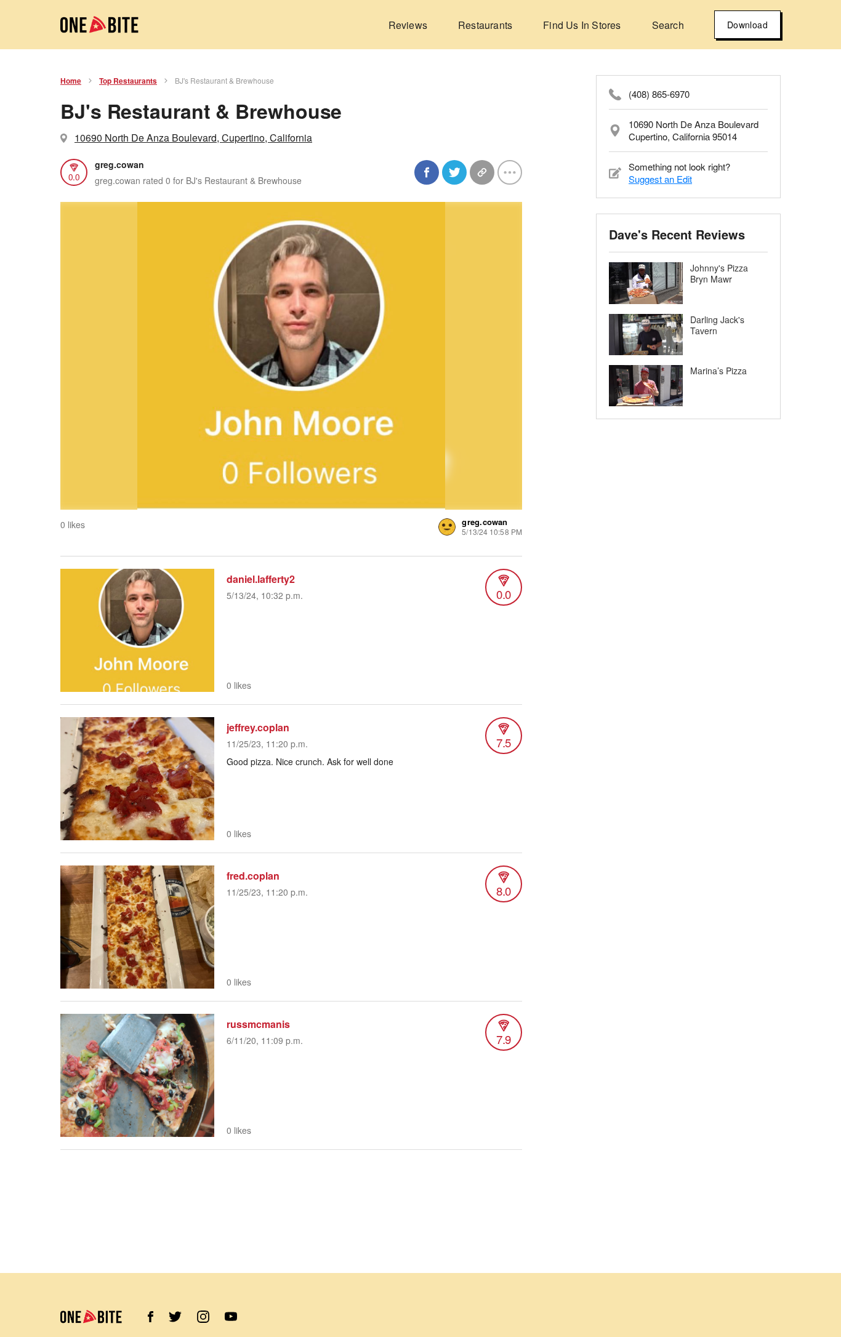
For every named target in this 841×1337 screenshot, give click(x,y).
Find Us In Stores (582, 25)
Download (747, 24)
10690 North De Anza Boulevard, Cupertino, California (193, 137)
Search (668, 25)
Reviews (407, 25)
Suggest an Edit (660, 178)
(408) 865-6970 (659, 94)
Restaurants (485, 25)
